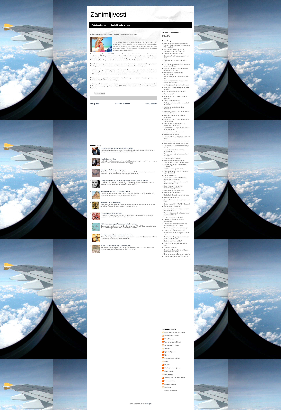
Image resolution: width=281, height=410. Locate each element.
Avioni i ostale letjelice (172, 358)
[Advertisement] (123, 126)
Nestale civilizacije (170, 390)
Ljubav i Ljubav (169, 352)
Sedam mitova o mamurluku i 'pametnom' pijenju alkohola (173, 187)
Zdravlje (167, 348)
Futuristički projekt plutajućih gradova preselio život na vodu (176, 69)
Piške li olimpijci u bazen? (172, 158)
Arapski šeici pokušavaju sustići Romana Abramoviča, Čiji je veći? (174, 50)
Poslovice (167, 387)
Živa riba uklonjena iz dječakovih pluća (176, 256)
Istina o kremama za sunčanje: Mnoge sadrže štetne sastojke (176, 81)
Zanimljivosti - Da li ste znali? (174, 378)
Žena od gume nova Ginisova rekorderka (177, 254)
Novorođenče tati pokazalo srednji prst (176, 141)
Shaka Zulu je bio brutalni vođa (174, 190)
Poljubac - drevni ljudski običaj (173, 169)
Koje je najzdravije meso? (172, 100)
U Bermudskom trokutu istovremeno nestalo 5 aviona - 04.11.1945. (175, 224)
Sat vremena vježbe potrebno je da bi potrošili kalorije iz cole (176, 183)
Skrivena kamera (170, 384)
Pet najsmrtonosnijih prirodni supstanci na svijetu (116, 235)
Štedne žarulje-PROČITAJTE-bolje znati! (177, 204)
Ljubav (166, 355)
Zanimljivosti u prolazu (120, 25)
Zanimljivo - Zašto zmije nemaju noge (113, 170)
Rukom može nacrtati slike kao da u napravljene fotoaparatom (175, 178)
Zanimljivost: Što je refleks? (173, 241)
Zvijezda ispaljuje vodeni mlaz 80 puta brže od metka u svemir (176, 251)
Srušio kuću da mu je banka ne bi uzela (176, 195)
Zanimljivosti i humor (171, 345)
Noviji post (94, 104)
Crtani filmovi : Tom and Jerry (174, 332)
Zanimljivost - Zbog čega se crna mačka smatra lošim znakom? (176, 237)
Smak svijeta (168, 371)
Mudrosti (167, 365)
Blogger (148, 404)
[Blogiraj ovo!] (98, 93)
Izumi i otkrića (169, 381)
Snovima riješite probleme (172, 192)
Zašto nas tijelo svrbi (170, 247)
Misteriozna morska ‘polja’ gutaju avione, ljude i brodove (119, 224)
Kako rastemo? (169, 94)
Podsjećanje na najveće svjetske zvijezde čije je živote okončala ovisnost (124, 180)
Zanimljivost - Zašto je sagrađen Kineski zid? (115, 191)
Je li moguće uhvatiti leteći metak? (175, 91)
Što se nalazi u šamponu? (172, 206)
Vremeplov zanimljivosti (172, 342)
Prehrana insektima (170, 175)
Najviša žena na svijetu (108, 159)
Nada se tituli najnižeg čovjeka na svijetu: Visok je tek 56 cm (174, 124)
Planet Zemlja (169, 339)
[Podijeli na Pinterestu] (104, 93)
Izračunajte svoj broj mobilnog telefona (176, 85)
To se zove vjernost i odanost (173, 217)
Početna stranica (99, 25)
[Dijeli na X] (100, 93)
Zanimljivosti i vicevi (171, 335)
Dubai (166, 361)
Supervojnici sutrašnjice (171, 197)
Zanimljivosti (108, 14)
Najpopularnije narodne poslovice (111, 213)
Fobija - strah (168, 374)
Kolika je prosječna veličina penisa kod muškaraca (117, 148)
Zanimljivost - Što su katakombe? (110, 202)
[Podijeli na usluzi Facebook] (102, 93)
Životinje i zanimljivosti (172, 368)
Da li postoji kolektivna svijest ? (174, 53)
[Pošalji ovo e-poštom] (96, 93)
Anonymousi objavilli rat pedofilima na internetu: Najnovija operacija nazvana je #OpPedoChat (177, 45)
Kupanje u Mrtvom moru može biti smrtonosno (116, 246)
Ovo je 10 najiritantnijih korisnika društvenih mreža (174, 150)
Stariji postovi (151, 104)
